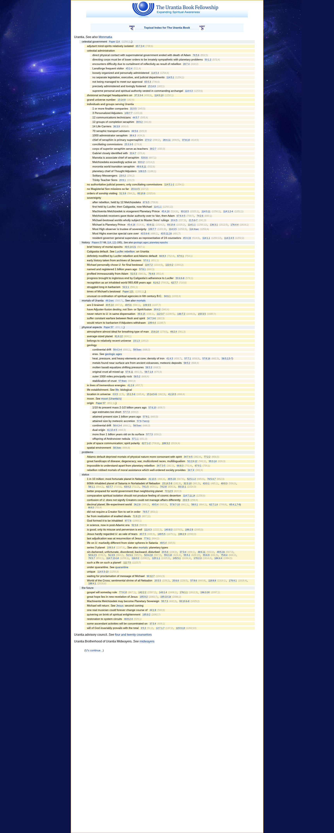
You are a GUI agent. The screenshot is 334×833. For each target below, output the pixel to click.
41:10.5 (172, 394)
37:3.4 (183, 552)
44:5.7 (136, 117)
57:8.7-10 (175, 504)
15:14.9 (152, 86)
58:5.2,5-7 (227, 358)
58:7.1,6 (149, 372)
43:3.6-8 (145, 233)
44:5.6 (134, 131)
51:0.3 (133, 273)
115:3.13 (180, 628)
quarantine (121, 567)
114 (109, 242)
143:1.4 (163, 592)
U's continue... (94, 650)
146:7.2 (181, 314)
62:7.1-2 (146, 443)
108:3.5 (142, 171)
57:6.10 (152, 407)
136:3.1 (214, 224)
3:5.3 (143, 628)
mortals (141, 300)
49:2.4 (173, 331)
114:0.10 (159, 95)
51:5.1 (129, 555)
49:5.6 (128, 305)
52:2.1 (126, 287)
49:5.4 (155, 504)
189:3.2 (166, 443)
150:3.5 (202, 314)
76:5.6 (196, 55)
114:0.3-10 (103, 571)
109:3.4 (111, 547)
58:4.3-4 (117, 349)
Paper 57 (109, 327)
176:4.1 (233, 580)
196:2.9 (189, 529)
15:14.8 (122, 99)
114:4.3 (189, 91)
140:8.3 (168, 529)
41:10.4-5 (112, 430)
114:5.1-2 (169, 184)
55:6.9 (206, 555)
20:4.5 (174, 220)
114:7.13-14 (112, 558)
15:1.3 (136, 340)
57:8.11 (129, 372)
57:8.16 (206, 358)
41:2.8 (131, 385)
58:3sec (117, 447)
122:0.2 (169, 265)
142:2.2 (142, 592)
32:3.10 (188, 483)
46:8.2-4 (128, 619)
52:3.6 (135, 525)
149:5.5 (161, 534)
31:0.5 (133, 108)
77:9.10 (123, 592)
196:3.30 (205, 592)
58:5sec (137, 349)
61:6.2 (156, 282)
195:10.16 (165, 596)
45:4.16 (166, 211)
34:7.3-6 (151, 318)
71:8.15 (137, 516)
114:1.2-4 (228, 211)
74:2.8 (163, 486)
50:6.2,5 (92, 555)
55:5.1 (187, 555)
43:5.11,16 (166, 233)
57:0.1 (146, 260)
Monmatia (105, 37)
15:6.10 (155, 331)
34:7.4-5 (188, 457)
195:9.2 (144, 596)
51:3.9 (122, 193)
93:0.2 (141, 162)
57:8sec (122, 381)
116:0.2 (135, 558)
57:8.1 (142, 269)
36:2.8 (137, 504)
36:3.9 (116, 126)
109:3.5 (147, 305)
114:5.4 (155, 73)
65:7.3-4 (140, 46)
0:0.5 (115, 394)
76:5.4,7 (211, 479)
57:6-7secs (142, 421)
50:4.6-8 (180, 278)
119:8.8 (212, 580)
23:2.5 (186, 500)
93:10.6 (171, 224)
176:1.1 (184, 592)
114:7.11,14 (189, 495)
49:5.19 (172, 479)
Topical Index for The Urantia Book (167, 27)
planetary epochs (159, 242)
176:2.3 (198, 558)
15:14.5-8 (152, 394)
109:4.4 (152, 322)
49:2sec (110, 300)
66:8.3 (162, 256)
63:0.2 (127, 486)
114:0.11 (206, 211)
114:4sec (194, 229)
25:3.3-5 (128, 144)
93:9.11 (150, 224)
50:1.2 (208, 59)
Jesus (119, 605)
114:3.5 (173, 229)
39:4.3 (133, 135)
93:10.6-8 (184, 601)
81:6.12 (119, 336)
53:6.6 (144, 157)
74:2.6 (200, 216)
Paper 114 (114, 41)
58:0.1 (194, 504)
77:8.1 (147, 538)
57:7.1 (187, 358)
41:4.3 (169, 358)
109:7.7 (128, 113)
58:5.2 (187, 363)
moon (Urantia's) (111, 398)
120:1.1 (156, 558)
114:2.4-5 (229, 238)
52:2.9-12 (192, 461)
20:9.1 (122, 180)
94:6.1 (167, 296)
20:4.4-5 (135, 189)
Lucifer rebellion (125, 251)
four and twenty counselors (133, 634)
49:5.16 (221, 552)
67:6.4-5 (181, 216)
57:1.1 (135, 439)
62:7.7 (174, 282)
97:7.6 (128, 520)
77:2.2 (207, 457)
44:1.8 (153, 610)
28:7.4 (186, 64)
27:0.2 (148, 140)
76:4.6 (151, 273)
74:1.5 (145, 486)
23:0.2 (122, 175)
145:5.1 (177, 558)
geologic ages (141, 242)
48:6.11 (201, 552)
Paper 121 (128, 291)
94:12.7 (151, 576)
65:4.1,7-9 (234, 504)
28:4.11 (167, 140)
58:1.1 (91, 486)
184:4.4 (218, 558)
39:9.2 (139, 122)
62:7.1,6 (213, 504)
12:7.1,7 (160, 628)
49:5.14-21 (130, 247)
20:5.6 (165, 552)
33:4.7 (133, 153)
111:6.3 (148, 529)
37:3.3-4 (138, 95)
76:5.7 (146, 512)
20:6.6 (175, 580)
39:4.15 (141, 314)
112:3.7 (160, 314)
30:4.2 (157, 309)
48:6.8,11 (141, 166)
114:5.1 (170, 77)
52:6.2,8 (148, 555)
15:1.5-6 (131, 394)
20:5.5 (157, 580)
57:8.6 (193, 580)
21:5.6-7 (193, 220)
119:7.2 (149, 265)
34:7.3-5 (161, 465)
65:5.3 (147, 82)
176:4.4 (235, 224)
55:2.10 (168, 555)
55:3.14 (213, 461)
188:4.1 (92, 583)
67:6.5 (146, 202)
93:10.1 (182, 486)
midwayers (147, 641)
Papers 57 (97, 242)
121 (114, 242)
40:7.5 (143, 534)
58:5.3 (149, 367)
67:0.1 (180, 256)
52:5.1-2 (191, 479)
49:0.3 (224, 483)
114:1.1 (158, 206)
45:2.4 (129, 68)
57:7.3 (126, 412)
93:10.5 (185, 211)
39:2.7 (153, 149)
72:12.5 (169, 491)
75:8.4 (224, 555)
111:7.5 (127, 562)
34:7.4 (191, 470)
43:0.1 (206, 483)
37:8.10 (186, 140)
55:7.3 (164, 601)
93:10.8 (141, 193)
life (117, 389)
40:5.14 (110, 305)
